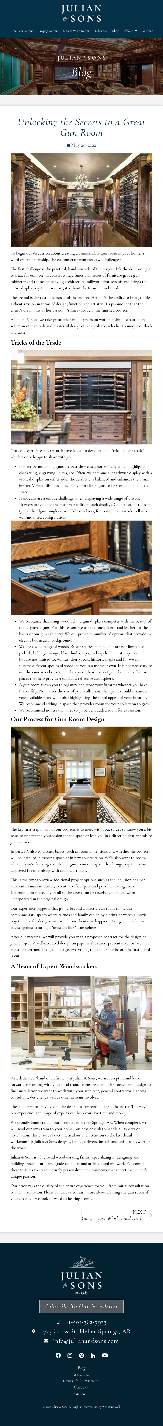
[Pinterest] (81, 1355)
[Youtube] (105, 1355)
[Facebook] (58, 1355)
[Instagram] (70, 1355)
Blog (82, 1368)
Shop (115, 31)
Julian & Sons (27, 319)
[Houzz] (93, 1355)
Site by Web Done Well (107, 1407)
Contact (147, 31)
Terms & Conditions (81, 1380)
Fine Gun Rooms (21, 31)
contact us (63, 1192)
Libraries (101, 31)
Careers (81, 1387)
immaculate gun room (99, 253)
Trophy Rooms (48, 31)
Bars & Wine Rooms (76, 31)
